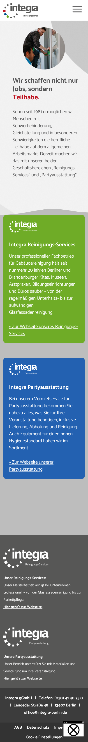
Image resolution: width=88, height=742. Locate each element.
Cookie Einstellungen (44, 737)
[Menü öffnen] (77, 9)
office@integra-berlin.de (45, 712)
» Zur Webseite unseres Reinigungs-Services (43, 330)
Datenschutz (38, 727)
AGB (18, 727)
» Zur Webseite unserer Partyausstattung (31, 465)
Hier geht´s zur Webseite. (22, 678)
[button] (73, 729)
